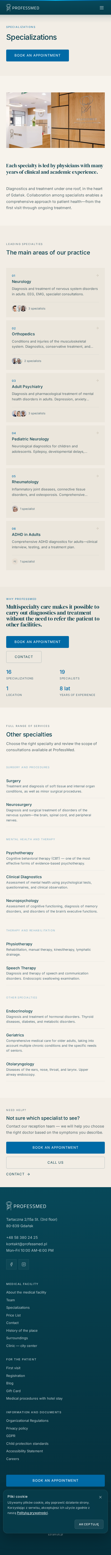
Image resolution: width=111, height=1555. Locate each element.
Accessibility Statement (24, 1451)
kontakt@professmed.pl (26, 1244)
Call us (55, 1162)
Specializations (18, 1307)
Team (10, 1300)
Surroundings (17, 1338)
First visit (13, 1368)
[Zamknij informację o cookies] (100, 1497)
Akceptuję (89, 1524)
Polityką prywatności (32, 1513)
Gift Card (13, 1391)
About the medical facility (26, 1292)
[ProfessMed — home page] (28, 8)
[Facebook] (11, 1264)
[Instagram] (24, 1264)
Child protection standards (27, 1443)
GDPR (10, 1436)
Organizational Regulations (27, 1420)
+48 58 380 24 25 (22, 1237)
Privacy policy (17, 1428)
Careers (12, 1459)
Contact (24, 657)
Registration (15, 1376)
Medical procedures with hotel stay (34, 1398)
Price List (13, 1315)
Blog (9, 1383)
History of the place (22, 1330)
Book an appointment (37, 55)
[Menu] (102, 8)
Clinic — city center (21, 1346)
